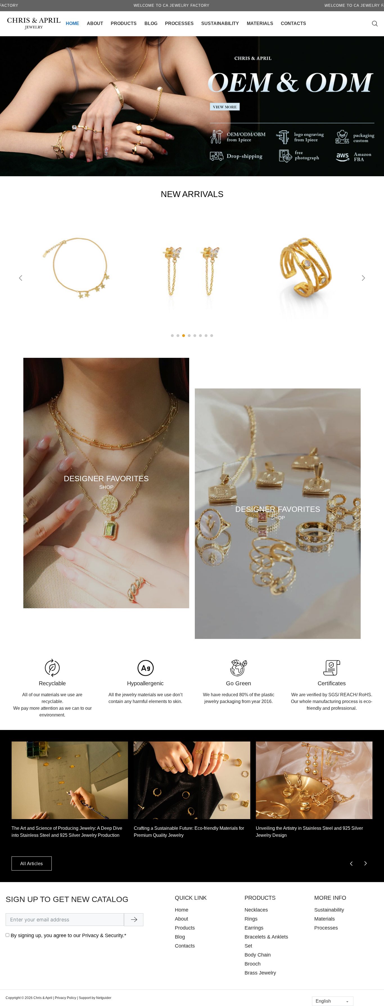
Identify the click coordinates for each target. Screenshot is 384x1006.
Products (124, 23)
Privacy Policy (65, 998)
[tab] (172, 335)
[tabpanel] (78, 275)
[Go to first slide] (365, 863)
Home (72, 23)
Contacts (293, 23)
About (95, 23)
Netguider (103, 998)
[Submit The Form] (133, 919)
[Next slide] (363, 278)
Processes (179, 23)
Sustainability (220, 23)
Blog (150, 23)
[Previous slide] (20, 278)
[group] (70, 799)
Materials (260, 23)
